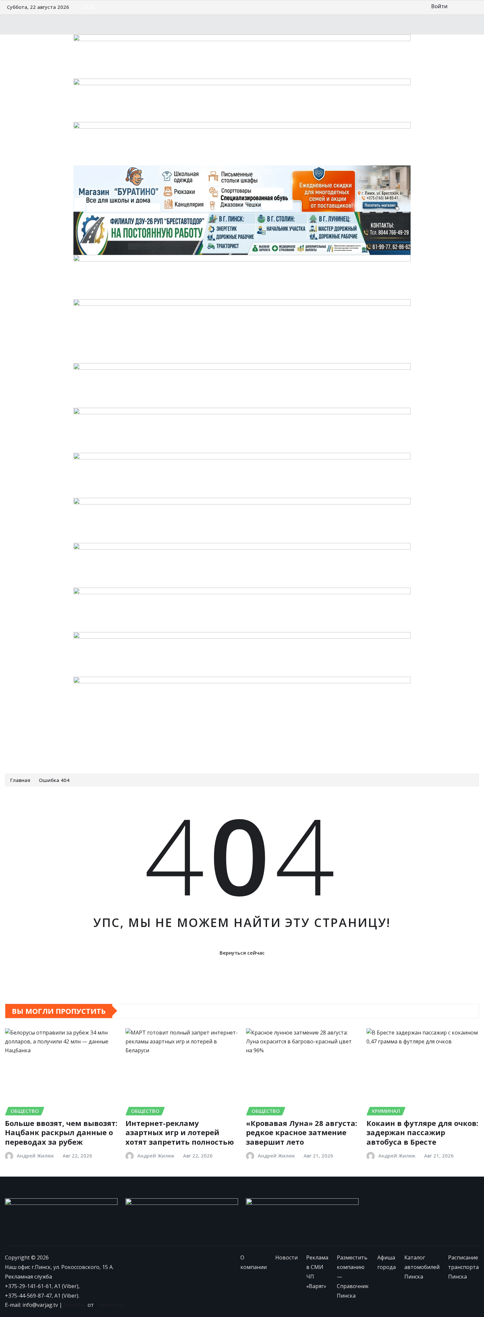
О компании (29, 740)
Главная (20, 780)
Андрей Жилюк (35, 1155)
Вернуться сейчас (242, 952)
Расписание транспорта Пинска (54, 754)
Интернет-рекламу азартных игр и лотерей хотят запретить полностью (179, 1132)
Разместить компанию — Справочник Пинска (214, 740)
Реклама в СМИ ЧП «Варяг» (113, 740)
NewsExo (75, 1304)
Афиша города (298, 740)
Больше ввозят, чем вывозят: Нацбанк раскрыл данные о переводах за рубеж (61, 1132)
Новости (61, 740)
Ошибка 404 (54, 780)
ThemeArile (109, 1304)
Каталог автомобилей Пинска (360, 740)
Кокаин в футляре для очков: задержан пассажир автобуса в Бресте (422, 1132)
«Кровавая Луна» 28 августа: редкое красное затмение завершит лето (301, 1132)
